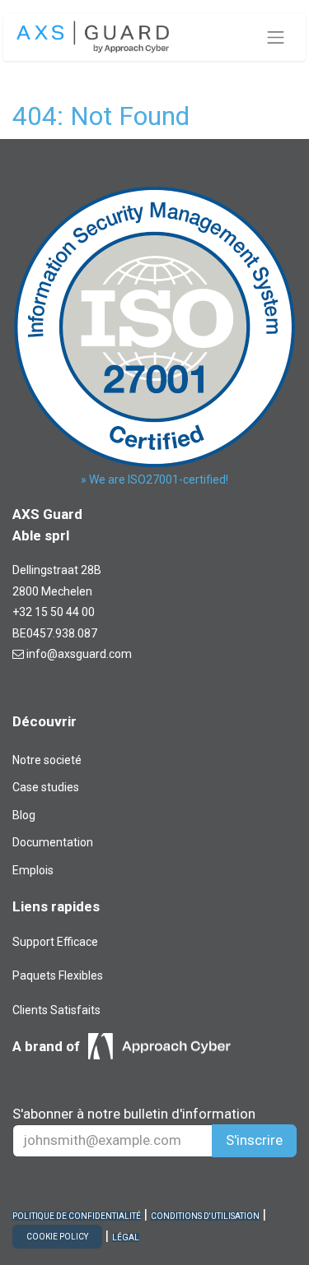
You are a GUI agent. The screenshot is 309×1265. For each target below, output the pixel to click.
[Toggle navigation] (276, 37)
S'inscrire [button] (254, 1140)
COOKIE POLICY (57, 1236)
